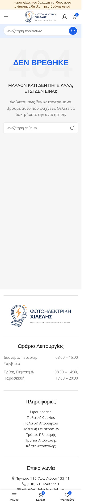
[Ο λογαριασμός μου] (64, 16)
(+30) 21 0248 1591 (43, 483)
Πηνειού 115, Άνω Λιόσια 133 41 (42, 478)
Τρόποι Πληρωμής (41, 434)
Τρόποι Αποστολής (41, 440)
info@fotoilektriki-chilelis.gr (43, 489)
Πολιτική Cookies (41, 417)
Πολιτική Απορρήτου (41, 423)
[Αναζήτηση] (73, 31)
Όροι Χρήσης (40, 411)
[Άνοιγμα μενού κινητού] (6, 16)
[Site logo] (40, 16)
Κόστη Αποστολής (41, 445)
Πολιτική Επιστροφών (40, 428)
